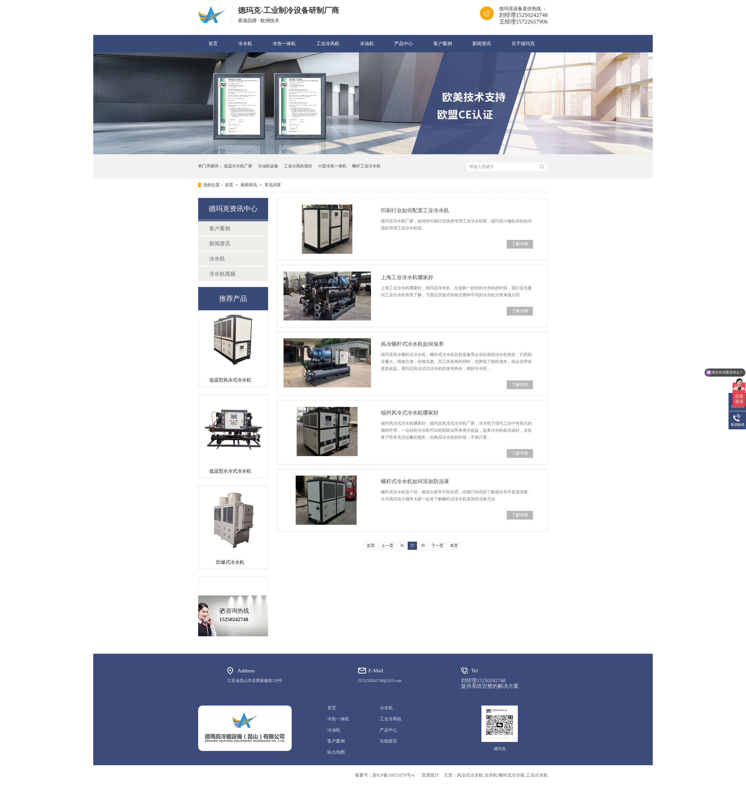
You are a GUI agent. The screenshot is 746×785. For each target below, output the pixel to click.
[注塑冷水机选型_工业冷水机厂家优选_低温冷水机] (212, 14)
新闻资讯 (481, 43)
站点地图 (336, 752)
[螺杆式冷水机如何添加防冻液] (327, 500)
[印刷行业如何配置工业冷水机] (327, 229)
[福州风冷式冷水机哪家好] (327, 431)
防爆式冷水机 (230, 549)
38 (423, 545)
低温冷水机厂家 (238, 166)
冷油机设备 (268, 166)
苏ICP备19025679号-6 (393, 775)
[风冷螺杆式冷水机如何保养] (327, 362)
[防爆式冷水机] (233, 508)
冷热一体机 (284, 43)
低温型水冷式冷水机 (230, 458)
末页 (454, 545)
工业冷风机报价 (298, 166)
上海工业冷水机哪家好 (407, 277)
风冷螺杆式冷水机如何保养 (412, 344)
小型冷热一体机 (332, 166)
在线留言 (388, 741)
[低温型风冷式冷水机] (233, 326)
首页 (213, 43)
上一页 (387, 545)
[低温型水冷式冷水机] (233, 417)
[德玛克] (245, 728)
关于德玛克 (523, 43)
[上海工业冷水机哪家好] (327, 296)
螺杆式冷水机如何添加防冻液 (415, 481)
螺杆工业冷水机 (366, 166)
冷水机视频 (222, 274)
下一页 (437, 545)
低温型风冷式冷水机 (230, 367)
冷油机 (367, 43)
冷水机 (245, 43)
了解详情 (520, 244)
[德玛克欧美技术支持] (373, 153)
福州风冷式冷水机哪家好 (410, 413)
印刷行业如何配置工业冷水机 (415, 210)
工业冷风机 (327, 43)
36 (402, 545)
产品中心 (403, 43)
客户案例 (442, 43)
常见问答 (273, 185)
